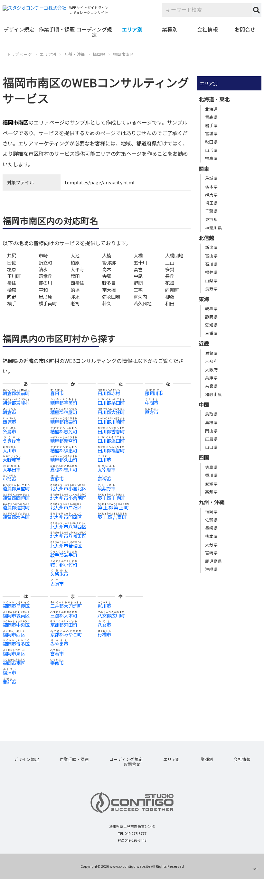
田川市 (104, 459)
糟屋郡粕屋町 (63, 412)
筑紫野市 (107, 488)
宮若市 (57, 653)
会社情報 (207, 29)
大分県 (211, 544)
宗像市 (57, 663)
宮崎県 (211, 553)
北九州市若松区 (66, 545)
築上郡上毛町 (111, 498)
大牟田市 (12, 469)
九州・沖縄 (74, 54)
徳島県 (211, 467)
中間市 (151, 402)
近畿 (204, 343)
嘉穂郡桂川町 (63, 469)
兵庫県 (211, 378)
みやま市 (59, 643)
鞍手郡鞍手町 (63, 554)
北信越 (206, 238)
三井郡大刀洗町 (66, 605)
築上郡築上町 (113, 507)
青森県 (211, 117)
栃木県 (211, 186)
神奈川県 (213, 228)
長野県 (211, 288)
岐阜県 (211, 308)
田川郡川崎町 (111, 421)
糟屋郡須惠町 (63, 450)
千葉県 (211, 211)
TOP (254, 868)
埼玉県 (211, 203)
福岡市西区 (14, 634)
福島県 (211, 158)
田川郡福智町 (111, 450)
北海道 (211, 109)
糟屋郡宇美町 (63, 402)
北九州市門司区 (66, 517)
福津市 (9, 672)
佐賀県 (211, 520)
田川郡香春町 (111, 431)
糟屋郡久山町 (63, 459)
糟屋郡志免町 (63, 431)
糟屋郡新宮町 (63, 440)
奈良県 (211, 386)
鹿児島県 (213, 561)
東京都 (211, 219)
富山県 (211, 256)
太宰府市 (107, 469)
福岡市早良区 (16, 605)
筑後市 (104, 479)
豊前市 (9, 682)
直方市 (151, 412)
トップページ (19, 54)
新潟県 (211, 247)
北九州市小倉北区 (68, 488)
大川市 (9, 450)
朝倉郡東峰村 (16, 402)
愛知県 (211, 325)
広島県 (211, 439)
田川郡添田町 (111, 440)
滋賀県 (211, 353)
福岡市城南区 (16, 615)
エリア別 (132, 29)
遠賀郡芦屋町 (16, 488)
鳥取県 (211, 414)
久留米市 (59, 573)
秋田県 (211, 142)
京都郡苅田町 (63, 624)
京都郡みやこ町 (66, 634)
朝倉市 (9, 412)
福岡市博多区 (16, 643)
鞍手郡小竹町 (63, 564)
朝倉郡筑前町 (16, 393)
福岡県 (99, 54)
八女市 (104, 624)
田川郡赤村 (109, 393)
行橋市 (104, 634)
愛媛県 (211, 483)
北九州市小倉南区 (68, 498)
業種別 (169, 29)
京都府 (211, 361)
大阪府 (211, 369)
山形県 (211, 150)
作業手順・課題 (57, 29)
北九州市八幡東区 (68, 535)
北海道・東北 (214, 99)
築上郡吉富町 (112, 517)
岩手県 (211, 125)
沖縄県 (211, 569)
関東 (204, 168)
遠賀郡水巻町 (16, 517)
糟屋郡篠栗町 (63, 421)
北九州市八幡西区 (68, 526)
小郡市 (9, 479)
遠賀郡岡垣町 (16, 498)
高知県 (211, 491)
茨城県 (211, 178)
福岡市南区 (123, 54)
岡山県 (211, 431)
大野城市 (12, 459)
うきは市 (12, 440)
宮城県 (211, 133)
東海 (204, 299)
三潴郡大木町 (63, 615)
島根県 (211, 422)
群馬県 (211, 194)
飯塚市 (9, 421)
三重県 (211, 333)
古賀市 (57, 583)
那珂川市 (154, 393)
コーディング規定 (94, 31)
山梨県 (211, 280)
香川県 (211, 475)
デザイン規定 (19, 29)
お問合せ (245, 29)
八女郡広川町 (111, 615)
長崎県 (211, 528)
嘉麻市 (57, 479)
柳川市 (104, 605)
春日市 (57, 393)
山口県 (211, 447)
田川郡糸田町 (111, 402)
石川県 (211, 264)
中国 (204, 404)
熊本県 (211, 536)
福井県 (211, 272)
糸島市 (9, 431)
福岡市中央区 (16, 624)
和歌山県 (213, 394)
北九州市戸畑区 (66, 507)
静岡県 (211, 317)
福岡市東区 (14, 653)
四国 (204, 457)
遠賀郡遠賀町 (16, 507)
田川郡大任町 (111, 412)
